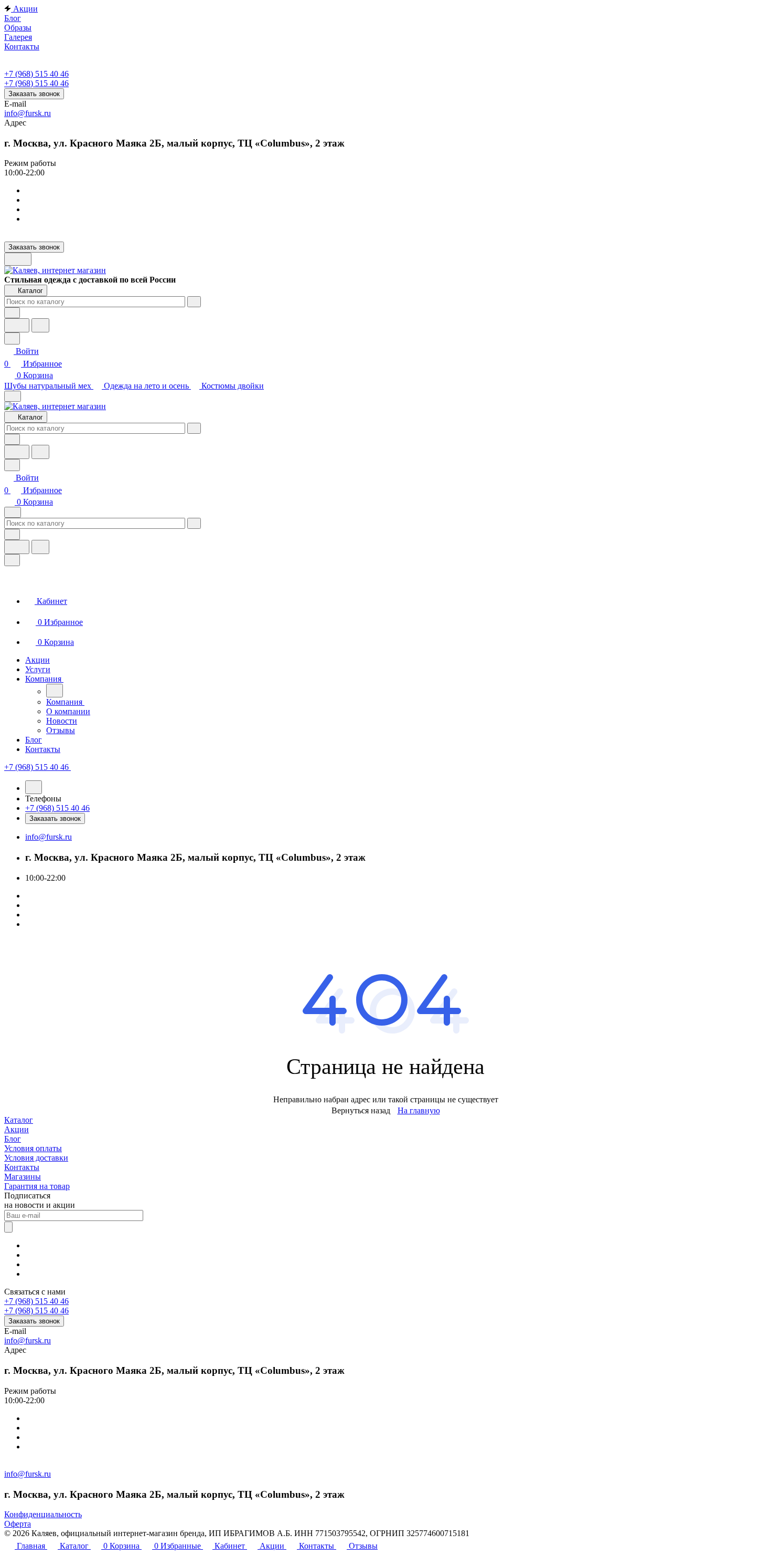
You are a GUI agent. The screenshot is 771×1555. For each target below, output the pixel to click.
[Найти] (40, 325)
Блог (12, 1138)
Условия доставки (36, 1157)
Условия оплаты (33, 1148)
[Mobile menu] (12, 512)
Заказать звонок (34, 94)
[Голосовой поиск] (16, 325)
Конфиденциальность (43, 1514)
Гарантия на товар (37, 1186)
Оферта (17, 1523)
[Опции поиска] (12, 312)
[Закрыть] (12, 560)
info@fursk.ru (27, 113)
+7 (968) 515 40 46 (36, 73)
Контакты (21, 1167)
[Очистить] (194, 301)
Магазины (22, 1176)
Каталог (18, 1119)
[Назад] (54, 690)
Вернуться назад (360, 1110)
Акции (16, 1129)
